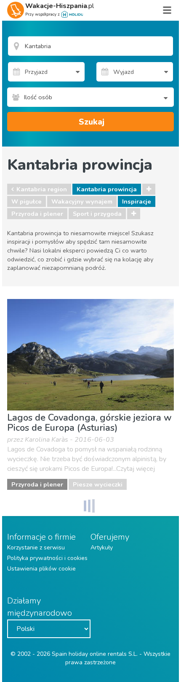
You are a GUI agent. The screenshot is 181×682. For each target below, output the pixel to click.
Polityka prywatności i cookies (47, 558)
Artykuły (101, 547)
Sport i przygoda (97, 213)
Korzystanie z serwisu (36, 547)
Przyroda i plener (37, 213)
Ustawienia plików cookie (41, 569)
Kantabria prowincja (107, 189)
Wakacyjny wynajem (81, 201)
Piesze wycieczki (97, 484)
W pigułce (26, 201)
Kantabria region (41, 189)
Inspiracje (136, 201)
